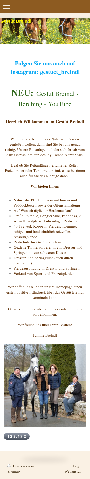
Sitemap (14, 471)
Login (77, 465)
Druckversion (23, 465)
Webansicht (73, 471)
